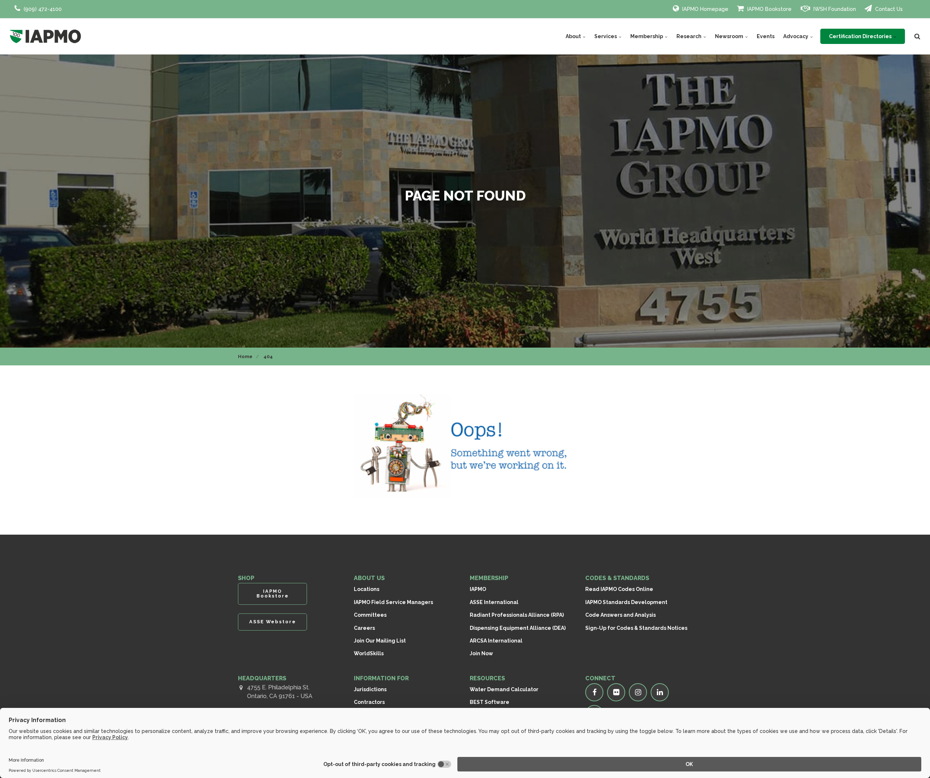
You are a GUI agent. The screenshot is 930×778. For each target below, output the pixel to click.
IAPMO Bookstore (769, 9)
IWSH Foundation (834, 9)
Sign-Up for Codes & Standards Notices (636, 628)
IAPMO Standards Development (626, 602)
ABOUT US (369, 578)
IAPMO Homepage (704, 9)
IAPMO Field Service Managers (393, 602)
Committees (370, 615)
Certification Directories (861, 36)
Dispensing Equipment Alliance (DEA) (518, 628)
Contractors (369, 702)
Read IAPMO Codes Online (619, 589)
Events (766, 36)
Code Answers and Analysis (620, 615)
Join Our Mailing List (380, 641)
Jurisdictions (370, 689)
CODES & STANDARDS (617, 578)
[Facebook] (594, 692)
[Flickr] (616, 692)
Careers (364, 628)
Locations (366, 589)
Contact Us (888, 9)
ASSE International (494, 602)
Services (606, 36)
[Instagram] (638, 692)
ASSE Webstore (272, 621)
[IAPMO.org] (45, 36)
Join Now (481, 653)
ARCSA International (496, 641)
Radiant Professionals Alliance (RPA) (517, 615)
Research (689, 36)
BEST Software (489, 702)
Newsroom (729, 36)
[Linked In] (660, 692)
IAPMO (478, 589)
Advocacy (796, 36)
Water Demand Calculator (504, 689)
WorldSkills (369, 653)
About (574, 36)
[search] (917, 36)
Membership (647, 36)
